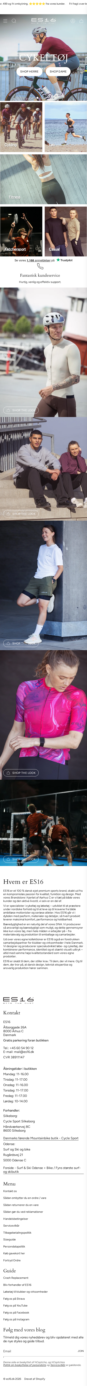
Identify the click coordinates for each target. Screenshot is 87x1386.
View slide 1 (37, 98)
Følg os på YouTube (15, 1305)
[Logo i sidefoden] (18, 1000)
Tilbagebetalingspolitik (17, 1232)
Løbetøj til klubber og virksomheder (25, 1291)
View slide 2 (41, 98)
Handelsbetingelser (15, 1219)
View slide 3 (46, 98)
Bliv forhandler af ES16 (17, 1285)
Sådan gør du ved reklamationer (23, 1212)
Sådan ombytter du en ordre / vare (24, 1198)
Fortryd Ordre (12, 1260)
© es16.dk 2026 (12, 1378)
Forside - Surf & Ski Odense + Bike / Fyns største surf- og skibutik (42, 1170)
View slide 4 (50, 98)
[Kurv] (81, 20)
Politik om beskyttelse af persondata (24, 1365)
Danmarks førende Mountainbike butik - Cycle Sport (41, 1138)
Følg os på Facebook (16, 1312)
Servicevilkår (11, 1225)
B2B (64, 10)
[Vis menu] (5, 20)
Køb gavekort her (14, 1253)
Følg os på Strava (14, 1298)
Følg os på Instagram (16, 1319)
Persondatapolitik (14, 1246)
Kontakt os (10, 1191)
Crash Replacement (15, 1278)
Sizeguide (9, 1239)
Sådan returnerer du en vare (21, 1205)
